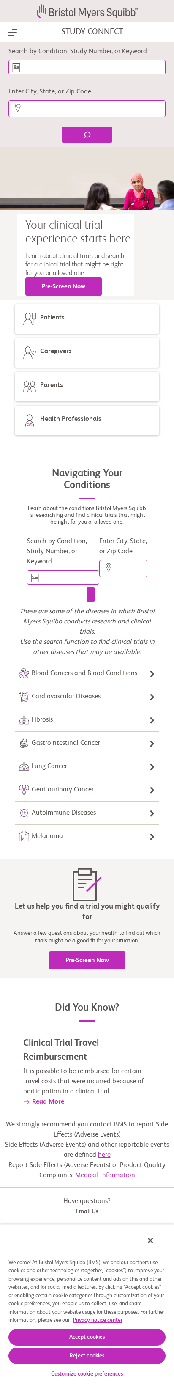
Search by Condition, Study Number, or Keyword (77, 51)
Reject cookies (87, 1356)
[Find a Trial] (91, 594)
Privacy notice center (97, 1320)
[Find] (87, 135)
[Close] (150, 1240)
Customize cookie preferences (87, 1374)
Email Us (87, 1211)
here (104, 1155)
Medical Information (105, 1175)
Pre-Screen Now (63, 286)
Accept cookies (87, 1337)
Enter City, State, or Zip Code (49, 91)
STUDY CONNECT (92, 32)
